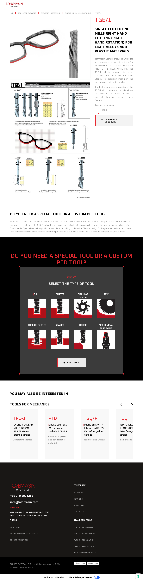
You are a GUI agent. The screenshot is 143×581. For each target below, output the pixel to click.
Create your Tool (19, 540)
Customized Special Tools (24, 534)
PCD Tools (15, 528)
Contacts (79, 512)
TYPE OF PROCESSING (84, 546)
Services (78, 499)
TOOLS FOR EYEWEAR (84, 528)
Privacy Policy (80, 563)
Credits (29, 567)
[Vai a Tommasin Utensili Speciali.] (12, 13)
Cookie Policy (93, 563)
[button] (122, 405)
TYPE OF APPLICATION (84, 540)
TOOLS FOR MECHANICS (85, 534)
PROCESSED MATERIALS (85, 553)
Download (79, 505)
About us (78, 493)
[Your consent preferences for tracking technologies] (138, 576)
